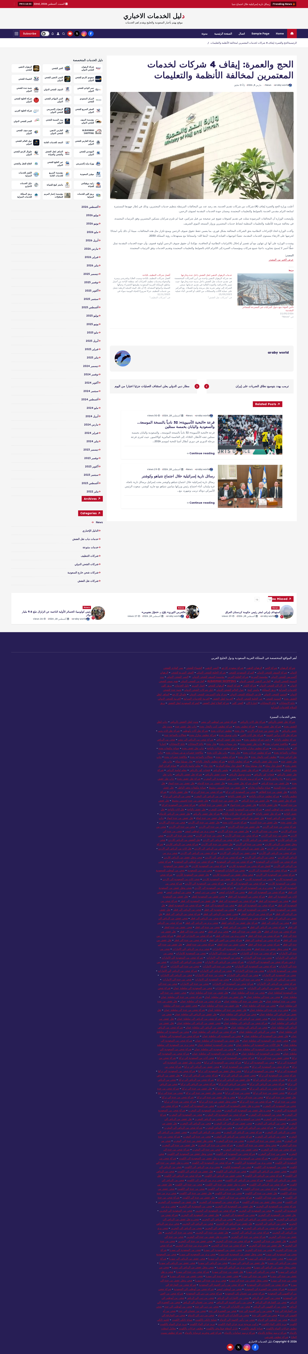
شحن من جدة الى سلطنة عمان (263, 996)
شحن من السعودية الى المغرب (220, 778)
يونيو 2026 (92, 223)
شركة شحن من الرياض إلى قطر (267, 927)
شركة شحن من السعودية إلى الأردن (204, 883)
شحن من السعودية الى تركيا (240, 791)
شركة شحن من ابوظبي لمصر (281, 809)
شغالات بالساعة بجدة (285, 752)
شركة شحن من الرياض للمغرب (212, 1119)
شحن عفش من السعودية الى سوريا (223, 1249)
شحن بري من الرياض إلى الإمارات (191, 948)
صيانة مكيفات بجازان (259, 787)
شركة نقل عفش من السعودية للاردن (222, 879)
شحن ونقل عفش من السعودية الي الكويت (190, 1153)
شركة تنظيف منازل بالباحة (254, 748)
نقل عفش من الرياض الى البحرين (234, 1223)
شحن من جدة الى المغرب (197, 1136)
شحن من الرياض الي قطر (187, 909)
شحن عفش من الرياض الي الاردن (212, 848)
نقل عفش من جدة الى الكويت (223, 1188)
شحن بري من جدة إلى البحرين (191, 1245)
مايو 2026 (92, 232)
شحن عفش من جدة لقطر (178, 927)
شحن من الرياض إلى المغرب (205, 1132)
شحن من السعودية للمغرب (246, 1119)
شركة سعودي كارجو (233, 667)
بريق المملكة (269, 689)
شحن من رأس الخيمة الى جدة (255, 1310)
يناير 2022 (92, 491)
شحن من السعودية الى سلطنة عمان (192, 988)
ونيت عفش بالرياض (215, 774)
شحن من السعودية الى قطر (273, 901)
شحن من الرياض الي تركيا (232, 1084)
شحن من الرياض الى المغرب (270, 1123)
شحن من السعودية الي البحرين (255, 1210)
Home (280, 33)
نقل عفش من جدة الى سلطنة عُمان (224, 996)
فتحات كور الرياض (271, 770)
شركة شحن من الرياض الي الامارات (224, 961)
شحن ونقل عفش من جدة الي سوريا (248, 1280)
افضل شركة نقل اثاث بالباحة (237, 813)
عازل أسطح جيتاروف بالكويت (222, 1328)
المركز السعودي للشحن (241, 672)
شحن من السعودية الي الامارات (224, 957)
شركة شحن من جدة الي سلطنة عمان (200, 1001)
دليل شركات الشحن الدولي (198, 689)
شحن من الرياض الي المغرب (209, 796)
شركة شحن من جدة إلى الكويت (260, 1188)
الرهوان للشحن (216, 685)
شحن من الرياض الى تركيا (177, 796)
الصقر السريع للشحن (182, 672)
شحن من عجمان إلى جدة (192, 1310)
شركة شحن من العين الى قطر (225, 940)
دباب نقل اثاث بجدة (217, 752)
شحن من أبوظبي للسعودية (170, 870)
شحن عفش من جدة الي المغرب (240, 1149)
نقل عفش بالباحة (178, 791)
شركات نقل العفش (88, 580)
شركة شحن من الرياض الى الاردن (221, 839)
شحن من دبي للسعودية (199, 870)
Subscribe (29, 33)
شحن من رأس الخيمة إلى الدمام (237, 1319)
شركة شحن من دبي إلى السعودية (235, 861)
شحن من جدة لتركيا (285, 1101)
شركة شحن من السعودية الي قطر (266, 892)
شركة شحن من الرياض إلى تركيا (198, 1084)
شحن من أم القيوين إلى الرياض (270, 1306)
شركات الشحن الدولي (86, 564)
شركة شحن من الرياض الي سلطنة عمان (199, 1018)
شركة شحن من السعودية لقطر (185, 905)
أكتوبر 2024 (91, 382)
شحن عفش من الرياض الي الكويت (223, 1175)
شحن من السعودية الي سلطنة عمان (221, 1036)
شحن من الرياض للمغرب (218, 1127)
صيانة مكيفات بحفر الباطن (191, 787)
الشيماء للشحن (194, 667)
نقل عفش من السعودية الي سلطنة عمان (266, 1036)
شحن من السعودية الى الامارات (279, 975)
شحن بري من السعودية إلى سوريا (197, 1254)
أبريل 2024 (92, 416)
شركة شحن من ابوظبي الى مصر (219, 721)
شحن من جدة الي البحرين (179, 1232)
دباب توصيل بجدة (228, 735)
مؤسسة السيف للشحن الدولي (208, 676)
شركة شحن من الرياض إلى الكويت (263, 1175)
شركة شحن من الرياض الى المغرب (183, 1127)
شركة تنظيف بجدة (245, 726)
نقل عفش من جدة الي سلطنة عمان (243, 1001)
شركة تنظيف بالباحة (285, 739)
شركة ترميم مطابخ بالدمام (272, 1332)
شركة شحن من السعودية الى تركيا (222, 1062)
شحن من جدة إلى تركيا (250, 1097)
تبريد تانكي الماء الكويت (274, 1324)
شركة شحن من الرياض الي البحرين (263, 1228)
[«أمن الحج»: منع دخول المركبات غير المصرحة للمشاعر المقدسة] (264, 289)
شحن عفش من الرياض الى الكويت (268, 1171)
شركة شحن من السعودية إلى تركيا (277, 1075)
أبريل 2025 (92, 340)
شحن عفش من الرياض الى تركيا (201, 1066)
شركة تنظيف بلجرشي (276, 1337)
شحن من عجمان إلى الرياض (198, 1302)
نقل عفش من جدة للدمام (211, 783)
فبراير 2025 (91, 349)
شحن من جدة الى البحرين (259, 1249)
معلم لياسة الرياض (176, 770)
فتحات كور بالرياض (199, 770)
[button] (269, 599)
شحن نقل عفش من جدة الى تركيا (204, 1092)
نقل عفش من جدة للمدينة (264, 822)
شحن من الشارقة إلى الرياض (271, 1302)
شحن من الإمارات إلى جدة (235, 1306)
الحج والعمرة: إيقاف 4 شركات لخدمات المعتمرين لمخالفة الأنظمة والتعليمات (249, 42)
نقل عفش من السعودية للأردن (192, 874)
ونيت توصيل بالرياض (240, 774)
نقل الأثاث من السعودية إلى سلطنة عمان (258, 1044)
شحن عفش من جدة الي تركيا (269, 1092)
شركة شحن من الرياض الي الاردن (198, 853)
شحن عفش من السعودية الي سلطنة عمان (265, 1040)
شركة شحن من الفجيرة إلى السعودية (264, 1289)
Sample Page (260, 33)
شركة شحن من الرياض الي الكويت (182, 1175)
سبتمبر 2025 (91, 299)
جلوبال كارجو (179, 694)
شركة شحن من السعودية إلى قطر (246, 918)
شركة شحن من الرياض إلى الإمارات (177, 970)
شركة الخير (271, 667)
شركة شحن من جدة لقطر (200, 944)
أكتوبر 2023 (91, 466)
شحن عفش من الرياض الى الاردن (238, 853)
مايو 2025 (92, 332)
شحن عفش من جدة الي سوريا (186, 1276)
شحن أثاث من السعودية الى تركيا (196, 1057)
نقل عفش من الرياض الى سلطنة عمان (196, 1014)
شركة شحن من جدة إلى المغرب (215, 1145)
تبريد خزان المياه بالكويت (173, 1324)
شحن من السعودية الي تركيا (259, 1062)
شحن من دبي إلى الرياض (200, 1297)
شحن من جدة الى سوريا (254, 1276)
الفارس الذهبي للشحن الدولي (255, 681)
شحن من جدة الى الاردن (172, 822)
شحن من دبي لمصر (205, 892)
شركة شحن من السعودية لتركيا (179, 804)
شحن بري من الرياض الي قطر (201, 922)
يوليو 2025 (92, 315)
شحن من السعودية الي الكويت (270, 1167)
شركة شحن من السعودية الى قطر (246, 896)
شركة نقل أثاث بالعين (251, 735)
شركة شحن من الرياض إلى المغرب (254, 1127)
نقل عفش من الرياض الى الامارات (266, 988)
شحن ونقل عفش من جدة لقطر (271, 948)
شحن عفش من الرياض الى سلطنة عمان (246, 1018)
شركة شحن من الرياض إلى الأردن (277, 853)
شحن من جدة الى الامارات (223, 953)
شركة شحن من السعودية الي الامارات (232, 983)
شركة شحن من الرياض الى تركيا (196, 1079)
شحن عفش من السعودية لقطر (208, 896)
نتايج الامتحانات (287, 703)
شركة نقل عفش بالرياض (281, 721)
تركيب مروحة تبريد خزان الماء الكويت (238, 1324)
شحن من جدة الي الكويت (268, 1197)
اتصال (242, 33)
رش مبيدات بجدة (228, 743)
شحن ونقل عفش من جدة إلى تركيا (218, 1101)
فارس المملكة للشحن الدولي (245, 694)
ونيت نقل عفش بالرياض (265, 761)
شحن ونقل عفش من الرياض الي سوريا (275, 1267)
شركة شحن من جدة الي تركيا (256, 1101)
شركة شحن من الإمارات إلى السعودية (276, 861)
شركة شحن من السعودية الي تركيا (235, 1057)
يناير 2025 (92, 357)
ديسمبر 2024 (90, 366)
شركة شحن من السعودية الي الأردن (213, 887)
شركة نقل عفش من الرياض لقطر (239, 922)
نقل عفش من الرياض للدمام (174, 813)
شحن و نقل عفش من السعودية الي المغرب (247, 1110)
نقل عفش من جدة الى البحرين (211, 1232)
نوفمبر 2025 (91, 282)
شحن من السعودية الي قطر (220, 905)
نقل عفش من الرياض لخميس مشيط (244, 818)
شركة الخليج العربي (237, 676)
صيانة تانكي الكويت (182, 1319)
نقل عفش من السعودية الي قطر (198, 901)
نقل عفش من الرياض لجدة (281, 818)
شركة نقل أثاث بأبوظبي (195, 730)
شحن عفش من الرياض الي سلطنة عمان (199, 1023)
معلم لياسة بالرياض (190, 765)
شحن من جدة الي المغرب (206, 1149)
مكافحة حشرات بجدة (276, 743)
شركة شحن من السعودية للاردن (208, 866)
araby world (281, 85)
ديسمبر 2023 (90, 449)
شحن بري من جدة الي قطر (230, 935)
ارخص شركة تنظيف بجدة (257, 739)
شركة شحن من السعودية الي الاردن (267, 870)
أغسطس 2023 (90, 483)
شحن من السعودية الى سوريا (185, 1249)
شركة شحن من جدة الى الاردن (279, 826)
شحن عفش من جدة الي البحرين (195, 1241)
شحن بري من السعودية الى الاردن (254, 887)
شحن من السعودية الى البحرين (195, 1206)
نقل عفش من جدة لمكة (209, 818)
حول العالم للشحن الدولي (230, 689)
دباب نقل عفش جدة (186, 726)
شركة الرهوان (287, 667)
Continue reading (201, 453)
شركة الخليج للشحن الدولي (211, 672)
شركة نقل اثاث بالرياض (252, 721)
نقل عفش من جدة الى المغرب (178, 1145)
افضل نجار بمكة (273, 765)
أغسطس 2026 (89, 206)
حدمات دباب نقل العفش (85, 539)
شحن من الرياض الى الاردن (259, 857)
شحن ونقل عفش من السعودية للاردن (233, 874)
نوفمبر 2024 (91, 374)
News (268, 85)
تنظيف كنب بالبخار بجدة (264, 756)
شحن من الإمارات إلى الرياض (233, 1297)
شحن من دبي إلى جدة (207, 1306)
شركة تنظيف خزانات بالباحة (222, 748)
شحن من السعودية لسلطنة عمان (215, 1044)
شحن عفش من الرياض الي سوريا (187, 1258)
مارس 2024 (91, 424)
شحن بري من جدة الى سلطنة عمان (268, 1009)
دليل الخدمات (182, 685)
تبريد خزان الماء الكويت (202, 1324)
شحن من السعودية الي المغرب (279, 1105)
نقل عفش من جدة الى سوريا (227, 1271)
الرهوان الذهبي (254, 667)
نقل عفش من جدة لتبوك (181, 783)
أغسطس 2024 (89, 399)
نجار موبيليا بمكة (184, 761)
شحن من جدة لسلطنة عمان (280, 1001)
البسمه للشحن (273, 698)
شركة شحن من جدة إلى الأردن (241, 835)
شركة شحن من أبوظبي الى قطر (262, 940)
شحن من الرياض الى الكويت (231, 1171)
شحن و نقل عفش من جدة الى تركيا (216, 1097)
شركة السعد (233, 685)
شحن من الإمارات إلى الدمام (233, 1315)
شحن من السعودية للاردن (259, 879)
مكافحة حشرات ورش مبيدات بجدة (184, 752)
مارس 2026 (91, 248)
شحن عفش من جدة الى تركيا (273, 1057)
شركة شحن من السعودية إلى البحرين (276, 1206)
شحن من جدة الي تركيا (170, 1092)
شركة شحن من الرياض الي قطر (182, 914)
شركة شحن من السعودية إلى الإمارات (182, 957)
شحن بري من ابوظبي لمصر (200, 831)
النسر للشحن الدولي (177, 676)
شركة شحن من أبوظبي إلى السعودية (194, 861)
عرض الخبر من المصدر (281, 259)
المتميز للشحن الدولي (275, 694)
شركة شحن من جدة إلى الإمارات (258, 953)
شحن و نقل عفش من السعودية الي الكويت (202, 1158)
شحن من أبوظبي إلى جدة (178, 1306)
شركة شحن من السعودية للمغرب (244, 809)
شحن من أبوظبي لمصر (178, 892)
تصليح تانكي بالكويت (206, 1319)
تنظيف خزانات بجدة (221, 730)
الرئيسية (292, 42)
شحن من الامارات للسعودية (230, 870)
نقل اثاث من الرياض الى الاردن (175, 848)
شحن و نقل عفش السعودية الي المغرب (238, 1105)
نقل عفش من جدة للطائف (272, 791)
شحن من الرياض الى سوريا (212, 1262)
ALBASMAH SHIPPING (221, 681)
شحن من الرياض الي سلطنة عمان (257, 1031)
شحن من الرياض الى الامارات (216, 970)
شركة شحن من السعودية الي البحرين (219, 1202)
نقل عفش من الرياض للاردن (249, 848)
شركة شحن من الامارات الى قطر (194, 935)
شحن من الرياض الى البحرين (217, 1219)
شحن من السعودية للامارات (191, 953)
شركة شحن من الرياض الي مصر (195, 739)
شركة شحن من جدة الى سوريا (192, 1271)
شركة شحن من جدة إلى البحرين (248, 1236)
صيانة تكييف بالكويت (252, 1328)
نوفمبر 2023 (91, 458)
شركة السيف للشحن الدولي (272, 672)
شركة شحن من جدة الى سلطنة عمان (181, 996)
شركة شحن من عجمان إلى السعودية (245, 1293)
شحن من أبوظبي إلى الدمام (272, 1319)
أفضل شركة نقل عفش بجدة (243, 783)
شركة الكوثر (249, 685)
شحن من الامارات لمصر (232, 892)
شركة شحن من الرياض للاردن (182, 844)
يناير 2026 (92, 265)
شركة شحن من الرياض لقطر (257, 914)
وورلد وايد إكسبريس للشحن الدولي (208, 694)
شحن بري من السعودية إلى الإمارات (232, 948)
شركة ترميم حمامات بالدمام (239, 1332)
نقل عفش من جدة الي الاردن (263, 730)
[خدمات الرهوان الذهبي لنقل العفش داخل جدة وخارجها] (201, 286)
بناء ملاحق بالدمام (273, 778)
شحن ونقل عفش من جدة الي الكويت (262, 1202)
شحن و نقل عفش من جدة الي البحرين (207, 1236)
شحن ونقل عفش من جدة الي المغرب (256, 1145)
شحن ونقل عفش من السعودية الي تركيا (219, 1071)
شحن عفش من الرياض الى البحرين (255, 1219)
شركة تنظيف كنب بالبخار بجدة (215, 726)
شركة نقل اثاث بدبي (169, 730)
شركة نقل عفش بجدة (269, 726)
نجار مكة (208, 765)
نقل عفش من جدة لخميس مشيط (227, 787)
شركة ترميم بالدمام (250, 778)
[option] (248, 612)
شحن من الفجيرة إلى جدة (222, 1310)
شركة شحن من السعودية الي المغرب (225, 1114)
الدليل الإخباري (90, 530)
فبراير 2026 (91, 257)
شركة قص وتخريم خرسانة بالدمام (203, 1332)
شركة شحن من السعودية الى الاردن (275, 874)
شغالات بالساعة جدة (175, 735)
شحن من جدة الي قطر (207, 927)
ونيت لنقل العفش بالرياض (184, 721)
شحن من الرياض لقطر (234, 927)
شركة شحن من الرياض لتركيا (269, 1079)
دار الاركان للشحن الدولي (272, 685)
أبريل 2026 (92, 240)
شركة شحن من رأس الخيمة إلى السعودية (221, 1284)
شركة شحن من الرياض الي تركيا (200, 1075)
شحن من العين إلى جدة (264, 1315)
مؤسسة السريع (259, 676)
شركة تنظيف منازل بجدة (202, 735)
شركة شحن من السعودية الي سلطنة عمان (215, 1053)
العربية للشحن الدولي (169, 698)
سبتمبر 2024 (90, 391)
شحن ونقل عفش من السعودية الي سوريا (240, 1254)
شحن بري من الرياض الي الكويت (202, 1167)
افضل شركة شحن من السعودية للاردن (250, 866)
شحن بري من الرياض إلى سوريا (234, 1267)
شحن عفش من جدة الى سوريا (222, 1276)
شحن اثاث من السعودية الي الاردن (181, 879)
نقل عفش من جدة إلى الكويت (195, 1193)
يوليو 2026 (92, 215)
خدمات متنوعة (90, 547)
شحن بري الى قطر (218, 931)
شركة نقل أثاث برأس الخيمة (281, 735)
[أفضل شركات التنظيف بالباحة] (139, 286)
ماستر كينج (253, 689)
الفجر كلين (237, 703)
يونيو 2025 (92, 324)
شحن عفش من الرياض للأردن (258, 839)
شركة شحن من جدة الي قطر (280, 931)
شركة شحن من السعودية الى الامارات (255, 966)
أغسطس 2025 (90, 307)
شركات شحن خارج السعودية (83, 572)
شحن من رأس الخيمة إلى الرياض (234, 1302)
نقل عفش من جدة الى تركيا (197, 1088)
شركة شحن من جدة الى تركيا (207, 791)
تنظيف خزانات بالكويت (191, 1328)
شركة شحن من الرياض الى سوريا (226, 1258)
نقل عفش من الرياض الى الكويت (195, 1171)
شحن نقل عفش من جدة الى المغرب (193, 1140)
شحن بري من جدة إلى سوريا (210, 1280)
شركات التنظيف (89, 555)
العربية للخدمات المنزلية (197, 698)
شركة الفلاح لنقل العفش (215, 703)
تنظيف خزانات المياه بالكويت (281, 1328)
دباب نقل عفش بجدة (251, 743)
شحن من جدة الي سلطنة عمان (248, 992)
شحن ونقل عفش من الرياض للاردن (183, 857)
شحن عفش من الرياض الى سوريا (265, 1258)
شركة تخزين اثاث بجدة (234, 822)
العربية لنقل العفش (222, 698)
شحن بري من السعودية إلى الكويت (253, 1162)
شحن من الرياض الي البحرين (270, 1223)
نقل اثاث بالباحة (175, 809)
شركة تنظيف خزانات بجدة (257, 752)
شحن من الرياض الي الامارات (186, 961)
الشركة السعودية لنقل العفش (184, 703)
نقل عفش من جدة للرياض (275, 783)
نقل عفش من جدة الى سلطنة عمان (208, 992)
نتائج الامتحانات (268, 703)
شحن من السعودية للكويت (237, 1167)
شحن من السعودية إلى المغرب (185, 1114)
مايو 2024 (92, 407)
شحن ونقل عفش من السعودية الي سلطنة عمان (262, 1049)
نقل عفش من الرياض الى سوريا (247, 1262)
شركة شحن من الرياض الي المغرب (243, 1132)
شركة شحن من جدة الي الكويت (235, 1197)
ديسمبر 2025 (90, 273)
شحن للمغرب (215, 809)
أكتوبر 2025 (91, 290)
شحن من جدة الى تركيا (237, 1092)
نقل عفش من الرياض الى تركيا (233, 1079)
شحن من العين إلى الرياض (266, 1297)
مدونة (204, 33)
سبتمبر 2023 (91, 474)
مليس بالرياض (220, 770)
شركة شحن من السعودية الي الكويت (248, 1158)
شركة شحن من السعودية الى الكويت (235, 1153)
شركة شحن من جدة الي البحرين (232, 1241)
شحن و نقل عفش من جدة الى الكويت (225, 1184)
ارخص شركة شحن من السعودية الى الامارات (271, 961)
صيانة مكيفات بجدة (168, 748)
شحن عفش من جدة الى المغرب (264, 1140)
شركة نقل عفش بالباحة (268, 813)
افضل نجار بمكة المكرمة (229, 765)
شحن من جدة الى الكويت (188, 1184)
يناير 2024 (92, 441)
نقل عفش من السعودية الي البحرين (177, 1202)
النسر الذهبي (212, 667)
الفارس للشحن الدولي (192, 681)
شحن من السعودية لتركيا (235, 1066)
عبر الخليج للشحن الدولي (249, 698)
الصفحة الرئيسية (223, 33)
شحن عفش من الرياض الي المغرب (233, 1123)
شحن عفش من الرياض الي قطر (220, 914)
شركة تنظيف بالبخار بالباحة (210, 761)
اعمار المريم (198, 685)
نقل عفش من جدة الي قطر (246, 931)
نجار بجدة (239, 730)
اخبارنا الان (251, 703)
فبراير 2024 (91, 432)
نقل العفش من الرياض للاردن (184, 839)
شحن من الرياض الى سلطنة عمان (238, 1014)
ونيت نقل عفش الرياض (228, 739)
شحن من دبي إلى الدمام (201, 1315)
